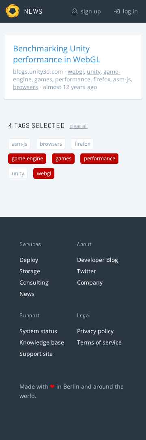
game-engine (27, 158)
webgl (76, 71)
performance (72, 79)
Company (90, 282)
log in (129, 11)
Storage (29, 271)
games (43, 79)
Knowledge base (41, 342)
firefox (101, 79)
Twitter (86, 271)
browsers (25, 87)
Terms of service (99, 342)
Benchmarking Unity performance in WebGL (56, 54)
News (26, 294)
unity (94, 71)
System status (38, 331)
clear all (79, 126)
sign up (90, 11)
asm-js (122, 79)
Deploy (28, 260)
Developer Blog (97, 260)
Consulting (34, 282)
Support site (36, 353)
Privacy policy (95, 331)
